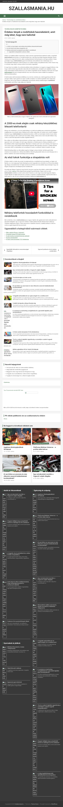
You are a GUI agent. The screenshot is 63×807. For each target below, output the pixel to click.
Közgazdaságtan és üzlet (41, 443)
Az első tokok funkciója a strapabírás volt (17, 48)
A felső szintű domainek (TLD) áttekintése (17, 239)
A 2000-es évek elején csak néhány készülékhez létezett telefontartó (24, 46)
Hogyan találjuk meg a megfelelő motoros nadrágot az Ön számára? (18, 521)
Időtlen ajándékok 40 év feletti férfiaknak (25, 349)
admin (13, 38)
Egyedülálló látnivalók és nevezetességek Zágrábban (18, 250)
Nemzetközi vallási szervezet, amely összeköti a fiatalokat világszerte (47, 606)
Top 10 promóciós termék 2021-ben (13, 390)
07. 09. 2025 (36, 478)
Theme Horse (34, 804)
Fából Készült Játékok (14, 668)
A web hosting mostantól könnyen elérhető (17, 236)
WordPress (54, 804)
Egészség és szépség (10, 470)
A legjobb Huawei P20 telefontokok (15, 234)
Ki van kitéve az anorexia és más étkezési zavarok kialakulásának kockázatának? (15, 476)
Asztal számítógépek (12, 237)
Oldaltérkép (7, 382)
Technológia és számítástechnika (15, 29)
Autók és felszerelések (40, 470)
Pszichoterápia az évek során (22, 277)
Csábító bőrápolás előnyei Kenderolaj (24, 303)
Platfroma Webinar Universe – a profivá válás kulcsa (44, 448)
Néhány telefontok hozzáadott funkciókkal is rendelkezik (21, 50)
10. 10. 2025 (7, 451)
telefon (14, 171)
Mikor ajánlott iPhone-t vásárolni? (15, 232)
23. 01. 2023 (8, 38)
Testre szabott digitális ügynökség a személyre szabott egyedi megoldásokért (49, 706)
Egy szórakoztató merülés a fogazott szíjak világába (29, 270)
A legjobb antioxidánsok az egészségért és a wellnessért (30, 296)
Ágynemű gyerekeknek (14, 682)
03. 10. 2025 (36, 451)
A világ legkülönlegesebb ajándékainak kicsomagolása (47, 774)
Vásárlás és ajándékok (10, 443)
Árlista (5, 419)
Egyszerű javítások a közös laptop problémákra (47, 250)
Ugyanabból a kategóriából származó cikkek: (19, 51)
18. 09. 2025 (7, 480)
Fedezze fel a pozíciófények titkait (18, 621)
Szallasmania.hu (31, 8)
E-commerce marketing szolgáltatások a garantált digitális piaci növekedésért (48, 671)
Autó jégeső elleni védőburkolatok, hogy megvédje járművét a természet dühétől (18, 583)
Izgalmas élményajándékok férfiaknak (24, 262)
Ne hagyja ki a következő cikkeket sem (18, 426)
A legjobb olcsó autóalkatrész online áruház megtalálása (18, 554)
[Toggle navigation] (4, 16)
